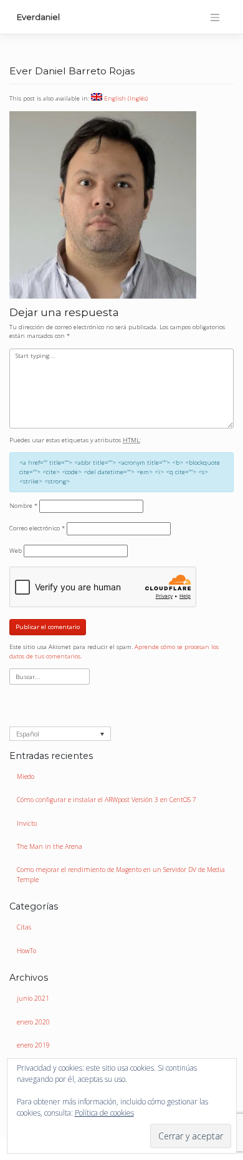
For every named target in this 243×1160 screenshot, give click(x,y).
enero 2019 (33, 1045)
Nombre (23, 506)
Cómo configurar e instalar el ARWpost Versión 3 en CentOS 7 (106, 799)
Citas (24, 927)
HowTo (26, 950)
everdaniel (38, 17)
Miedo (25, 776)
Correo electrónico (37, 528)
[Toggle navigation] (215, 17)
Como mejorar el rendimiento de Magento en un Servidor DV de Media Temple (121, 874)
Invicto (27, 823)
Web (15, 551)
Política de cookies (104, 1113)
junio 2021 (33, 998)
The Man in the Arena (49, 846)
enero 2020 (33, 1022)
